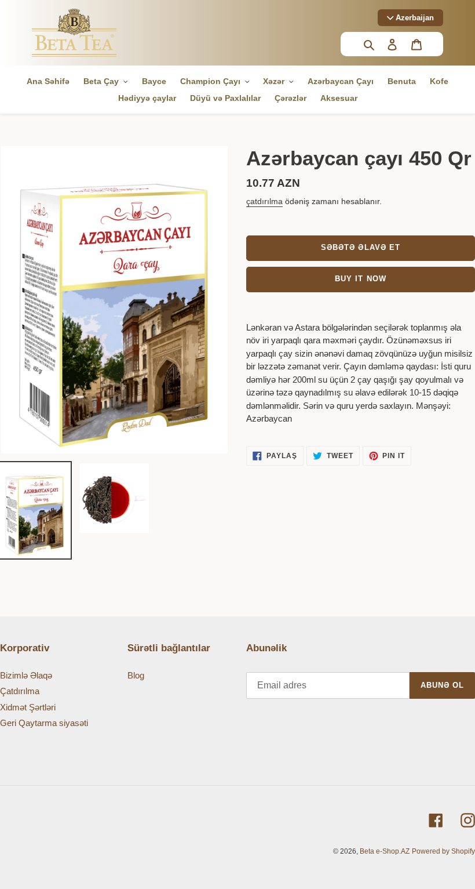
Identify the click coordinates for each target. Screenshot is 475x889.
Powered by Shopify (443, 851)
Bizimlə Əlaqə (26, 675)
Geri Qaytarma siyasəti (44, 723)
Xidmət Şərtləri (28, 707)
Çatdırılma (19, 691)
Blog (135, 675)
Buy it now (360, 278)
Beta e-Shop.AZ (385, 851)
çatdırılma (264, 201)
